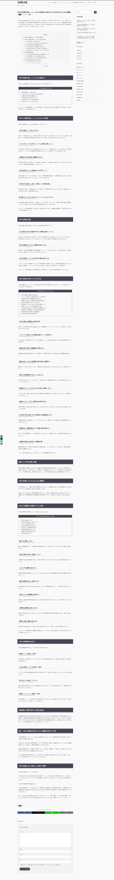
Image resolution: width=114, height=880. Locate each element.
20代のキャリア (81, 67)
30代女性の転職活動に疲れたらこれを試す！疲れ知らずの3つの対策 (86, 25)
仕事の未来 (80, 86)
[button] (24, 812)
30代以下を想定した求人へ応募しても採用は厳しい (38, 48)
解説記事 (80, 97)
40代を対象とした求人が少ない (33, 41)
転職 (20, 14)
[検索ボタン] (95, 2)
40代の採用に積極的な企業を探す (34, 61)
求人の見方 (80, 92)
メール (21, 854)
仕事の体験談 (81, 81)
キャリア (80, 72)
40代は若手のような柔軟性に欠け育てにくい (36, 46)
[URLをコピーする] (66, 812)
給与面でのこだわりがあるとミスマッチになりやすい (38, 50)
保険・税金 (80, 89)
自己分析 (80, 94)
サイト (21, 859)
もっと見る (45, 66)
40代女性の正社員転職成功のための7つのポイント (86, 33)
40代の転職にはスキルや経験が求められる (36, 56)
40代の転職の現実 (29, 52)
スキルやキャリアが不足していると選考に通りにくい (38, 43)
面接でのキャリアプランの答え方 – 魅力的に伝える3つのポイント (86, 21)
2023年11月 (79, 50)
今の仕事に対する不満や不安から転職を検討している (38, 54)
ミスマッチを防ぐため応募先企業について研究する (37, 63)
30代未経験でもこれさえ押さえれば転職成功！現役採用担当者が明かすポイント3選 (86, 37)
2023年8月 (79, 58)
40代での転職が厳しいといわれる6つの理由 (35, 39)
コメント (22, 832)
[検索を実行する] (95, 12)
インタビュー (81, 69)
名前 (21, 849)
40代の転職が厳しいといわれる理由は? (34, 37)
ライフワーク (81, 78)
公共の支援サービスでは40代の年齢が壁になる (37, 57)
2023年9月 (79, 56)
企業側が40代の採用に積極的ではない (35, 45)
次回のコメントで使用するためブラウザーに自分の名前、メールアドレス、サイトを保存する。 (41, 864)
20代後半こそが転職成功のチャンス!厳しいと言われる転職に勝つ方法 (86, 29)
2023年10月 (79, 53)
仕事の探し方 (81, 83)
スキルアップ (81, 75)
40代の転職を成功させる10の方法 (33, 60)
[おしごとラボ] (22, 2)
